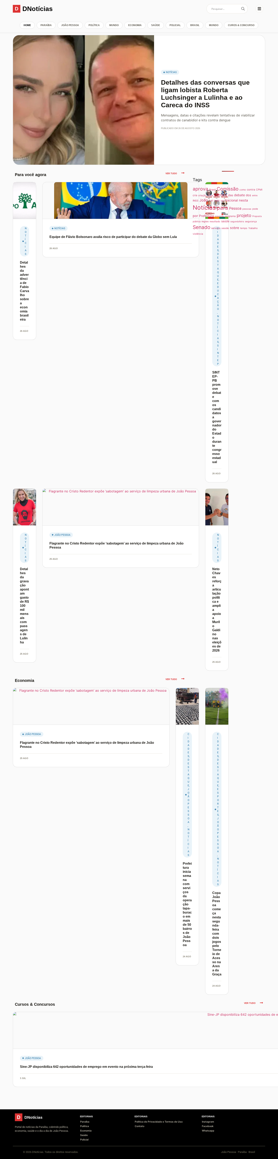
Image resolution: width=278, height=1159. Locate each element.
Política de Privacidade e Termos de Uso (159, 1121)
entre (254, 195)
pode (255, 208)
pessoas (246, 208)
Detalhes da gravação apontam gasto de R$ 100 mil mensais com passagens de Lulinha (24, 605)
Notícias (171, 72)
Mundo (114, 25)
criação (202, 195)
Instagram (208, 1121)
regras (205, 221)
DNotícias (37, 8)
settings (43, 1154)
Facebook (207, 1126)
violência (198, 233)
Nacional (231, 200)
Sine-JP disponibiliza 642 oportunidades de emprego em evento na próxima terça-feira (86, 1066)
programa (230, 216)
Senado (201, 227)
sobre (234, 228)
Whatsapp (208, 1130)
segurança (251, 221)
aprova (200, 189)
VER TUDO (171, 173)
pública (196, 221)
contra (251, 189)
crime (210, 195)
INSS (195, 200)
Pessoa (235, 208)
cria (195, 195)
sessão (225, 228)
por (195, 216)
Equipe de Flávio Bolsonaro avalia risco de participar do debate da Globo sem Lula (113, 237)
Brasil (194, 25)
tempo (243, 228)
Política (94, 25)
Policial (175, 25)
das (230, 195)
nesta (243, 200)
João (203, 200)
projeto (244, 215)
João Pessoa (70, 25)
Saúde (155, 25)
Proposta (257, 216)
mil (222, 200)
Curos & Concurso (241, 25)
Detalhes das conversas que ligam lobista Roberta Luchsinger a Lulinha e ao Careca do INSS (205, 93)
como (243, 189)
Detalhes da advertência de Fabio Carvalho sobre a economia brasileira (24, 291)
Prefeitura (206, 216)
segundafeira (237, 221)
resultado (215, 221)
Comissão (228, 189)
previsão (219, 216)
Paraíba (46, 25)
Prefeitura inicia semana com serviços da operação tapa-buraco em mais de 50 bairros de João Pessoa (187, 904)
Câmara (220, 195)
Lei (211, 200)
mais (217, 200)
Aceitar (252, 1152)
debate (239, 195)
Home (27, 25)
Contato (139, 1126)
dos (248, 195)
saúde (225, 221)
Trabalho (253, 228)
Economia (135, 25)
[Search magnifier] (243, 9)
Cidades (188, 745)
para (222, 208)
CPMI (259, 189)
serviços (215, 228)
